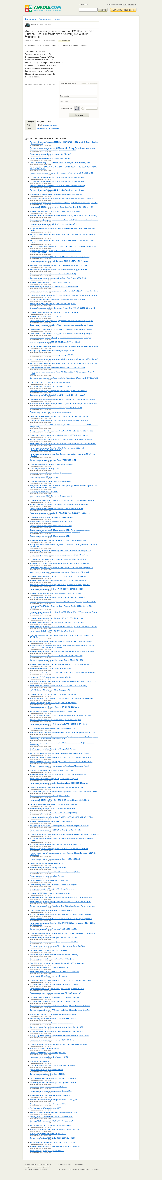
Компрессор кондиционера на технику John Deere (48, 868)
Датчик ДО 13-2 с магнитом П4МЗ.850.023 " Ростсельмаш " (51, 1121)
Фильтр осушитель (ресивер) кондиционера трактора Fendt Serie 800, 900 (56, 1027)
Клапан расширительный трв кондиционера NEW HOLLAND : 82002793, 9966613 (59, 849)
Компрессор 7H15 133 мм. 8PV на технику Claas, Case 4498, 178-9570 (55, 211)
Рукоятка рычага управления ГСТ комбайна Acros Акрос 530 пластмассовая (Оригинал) (61, 198)
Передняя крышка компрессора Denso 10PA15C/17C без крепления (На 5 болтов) (59, 416)
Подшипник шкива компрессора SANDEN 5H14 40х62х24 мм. (52, 517)
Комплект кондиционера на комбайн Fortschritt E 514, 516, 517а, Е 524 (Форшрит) (59, 261)
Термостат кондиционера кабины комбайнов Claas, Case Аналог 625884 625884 (58, 278)
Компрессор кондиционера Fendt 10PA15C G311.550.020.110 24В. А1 (54, 312)
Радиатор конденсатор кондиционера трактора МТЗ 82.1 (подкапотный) (55, 993)
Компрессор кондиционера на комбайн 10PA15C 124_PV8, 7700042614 (55, 1146)
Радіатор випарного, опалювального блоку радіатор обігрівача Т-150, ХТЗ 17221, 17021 (61, 173)
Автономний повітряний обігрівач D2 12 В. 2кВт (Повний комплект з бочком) (57, 190)
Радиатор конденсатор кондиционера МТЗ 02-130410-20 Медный (53, 885)
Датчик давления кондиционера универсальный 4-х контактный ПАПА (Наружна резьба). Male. (64, 346)
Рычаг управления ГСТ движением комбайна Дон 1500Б (50, 382)
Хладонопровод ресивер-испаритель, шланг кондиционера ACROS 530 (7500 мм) (59, 555)
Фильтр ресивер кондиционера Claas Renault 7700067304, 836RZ (53, 460)
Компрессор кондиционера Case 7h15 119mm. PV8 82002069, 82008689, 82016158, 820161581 (63, 627)
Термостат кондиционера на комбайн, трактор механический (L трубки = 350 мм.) (59, 270)
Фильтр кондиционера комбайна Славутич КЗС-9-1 (48, 1104)
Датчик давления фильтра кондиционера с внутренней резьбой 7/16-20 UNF (57, 299)
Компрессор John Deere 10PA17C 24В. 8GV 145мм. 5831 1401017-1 (54, 694)
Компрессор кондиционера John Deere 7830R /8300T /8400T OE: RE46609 (56, 589)
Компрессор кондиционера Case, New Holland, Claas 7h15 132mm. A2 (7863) (57, 622)
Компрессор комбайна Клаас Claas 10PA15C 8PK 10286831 (51, 821)
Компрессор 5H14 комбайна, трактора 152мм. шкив (48, 976)
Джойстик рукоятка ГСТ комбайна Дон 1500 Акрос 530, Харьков (53, 749)
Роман (33, 24)
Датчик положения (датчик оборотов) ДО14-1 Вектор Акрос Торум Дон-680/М (57, 946)
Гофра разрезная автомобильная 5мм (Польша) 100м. (49, 880)
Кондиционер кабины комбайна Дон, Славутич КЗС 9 (49, 1057)
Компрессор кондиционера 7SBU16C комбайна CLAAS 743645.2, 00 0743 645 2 (58, 724)
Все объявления (31, 19)
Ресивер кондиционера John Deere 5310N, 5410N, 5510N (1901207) (53, 804)
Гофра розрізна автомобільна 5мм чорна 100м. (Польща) (50, 158)
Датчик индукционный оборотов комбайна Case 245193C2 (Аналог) (54, 955)
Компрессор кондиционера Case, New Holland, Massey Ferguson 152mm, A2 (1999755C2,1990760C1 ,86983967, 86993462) (57, 449)
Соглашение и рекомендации (79, 1169)
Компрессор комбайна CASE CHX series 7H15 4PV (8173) (50, 669)
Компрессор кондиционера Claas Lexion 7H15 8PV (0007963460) (53, 274)
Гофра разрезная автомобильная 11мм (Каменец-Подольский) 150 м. (55, 872)
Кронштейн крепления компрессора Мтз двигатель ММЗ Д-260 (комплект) (56, 194)
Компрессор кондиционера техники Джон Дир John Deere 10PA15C (54, 942)
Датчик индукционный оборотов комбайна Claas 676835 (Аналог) (53, 959)
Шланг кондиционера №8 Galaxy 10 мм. (44, 477)
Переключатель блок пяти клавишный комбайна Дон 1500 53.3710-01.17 (56, 408)
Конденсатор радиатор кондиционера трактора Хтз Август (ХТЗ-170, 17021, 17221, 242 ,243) (63, 681)
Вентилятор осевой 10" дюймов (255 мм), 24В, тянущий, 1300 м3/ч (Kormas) (57, 395)
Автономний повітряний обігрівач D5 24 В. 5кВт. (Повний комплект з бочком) (57, 181)
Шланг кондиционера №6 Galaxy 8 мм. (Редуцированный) (50, 481)
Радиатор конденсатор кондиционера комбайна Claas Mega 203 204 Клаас (56, 787)
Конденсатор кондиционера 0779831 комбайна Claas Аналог (51, 770)
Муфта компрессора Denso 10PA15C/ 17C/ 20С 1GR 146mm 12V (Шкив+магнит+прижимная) (63, 246)
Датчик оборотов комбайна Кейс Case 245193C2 (47, 1074)
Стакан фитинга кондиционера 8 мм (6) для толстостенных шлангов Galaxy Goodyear (60, 338)
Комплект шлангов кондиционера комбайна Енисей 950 (50, 1095)
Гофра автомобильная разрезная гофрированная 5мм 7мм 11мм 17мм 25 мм (57, 368)
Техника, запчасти (45, 19)
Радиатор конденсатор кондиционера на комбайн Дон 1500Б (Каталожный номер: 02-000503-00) (64, 834)
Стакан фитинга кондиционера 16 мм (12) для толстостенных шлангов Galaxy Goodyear (61, 321)
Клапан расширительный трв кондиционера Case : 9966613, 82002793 (55, 859)
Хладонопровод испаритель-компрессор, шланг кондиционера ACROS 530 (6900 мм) (60, 551)
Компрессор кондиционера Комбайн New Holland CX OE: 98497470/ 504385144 (58, 580)
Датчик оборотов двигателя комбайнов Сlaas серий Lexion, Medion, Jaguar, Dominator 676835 (63, 791)
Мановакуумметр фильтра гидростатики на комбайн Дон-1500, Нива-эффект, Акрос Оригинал (64, 220)
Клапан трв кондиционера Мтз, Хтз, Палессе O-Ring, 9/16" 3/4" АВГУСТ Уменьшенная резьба (63, 295)
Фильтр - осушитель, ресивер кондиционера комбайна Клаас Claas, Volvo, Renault (59, 753)
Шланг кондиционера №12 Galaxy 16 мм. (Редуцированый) (51, 496)
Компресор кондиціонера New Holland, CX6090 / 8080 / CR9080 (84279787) (56, 656)
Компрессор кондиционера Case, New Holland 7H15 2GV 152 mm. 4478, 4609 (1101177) (61, 664)
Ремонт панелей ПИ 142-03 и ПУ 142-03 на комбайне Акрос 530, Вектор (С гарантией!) (61, 919)
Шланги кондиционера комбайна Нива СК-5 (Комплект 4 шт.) (51, 910)
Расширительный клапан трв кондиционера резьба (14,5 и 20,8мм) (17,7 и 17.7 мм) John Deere (64, 291)
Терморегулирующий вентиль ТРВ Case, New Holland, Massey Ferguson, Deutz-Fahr (60, 1006)
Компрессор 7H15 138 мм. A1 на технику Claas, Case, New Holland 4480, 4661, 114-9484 (61, 207)
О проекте (62, 1169)
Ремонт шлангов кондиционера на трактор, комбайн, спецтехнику (53, 703)
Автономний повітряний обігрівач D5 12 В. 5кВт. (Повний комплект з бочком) (57, 177)
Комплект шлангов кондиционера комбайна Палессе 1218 (51, 1091)
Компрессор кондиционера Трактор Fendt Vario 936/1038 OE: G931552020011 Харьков (60, 902)
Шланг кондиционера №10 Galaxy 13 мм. (44, 468)
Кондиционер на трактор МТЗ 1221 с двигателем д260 (49, 967)
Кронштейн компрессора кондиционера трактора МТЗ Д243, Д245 (53, 1100)
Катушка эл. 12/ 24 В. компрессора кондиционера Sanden (50, 677)
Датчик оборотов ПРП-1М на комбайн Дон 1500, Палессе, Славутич (54, 997)
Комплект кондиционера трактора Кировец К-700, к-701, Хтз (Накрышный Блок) (58, 540)
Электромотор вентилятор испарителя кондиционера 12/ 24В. (52, 351)
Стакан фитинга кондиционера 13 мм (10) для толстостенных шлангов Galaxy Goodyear (61, 325)
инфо (54, 84)
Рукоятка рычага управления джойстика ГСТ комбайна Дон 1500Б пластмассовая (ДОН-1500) (63, 203)
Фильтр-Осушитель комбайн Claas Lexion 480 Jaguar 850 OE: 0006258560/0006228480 (60, 715)
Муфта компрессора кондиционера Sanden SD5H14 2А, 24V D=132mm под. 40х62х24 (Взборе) (64, 359)
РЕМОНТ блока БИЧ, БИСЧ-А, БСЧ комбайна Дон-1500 (50, 690)
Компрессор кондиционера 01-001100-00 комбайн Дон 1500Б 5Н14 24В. (55, 830)
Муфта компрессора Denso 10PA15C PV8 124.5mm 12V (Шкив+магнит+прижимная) (60, 257)
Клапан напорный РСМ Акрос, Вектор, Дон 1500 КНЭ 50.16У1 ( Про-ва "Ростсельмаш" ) (61, 757)
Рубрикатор (83, 4)
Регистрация (132, 5)
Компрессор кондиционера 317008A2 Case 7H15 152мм (50, 282)
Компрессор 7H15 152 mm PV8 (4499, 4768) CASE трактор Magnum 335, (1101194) (59, 800)
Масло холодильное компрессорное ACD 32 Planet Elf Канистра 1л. (54, 1019)
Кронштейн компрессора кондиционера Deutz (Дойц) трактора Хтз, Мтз (55, 720)
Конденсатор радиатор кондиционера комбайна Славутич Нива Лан (54, 1129)
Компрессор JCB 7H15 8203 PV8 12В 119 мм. (46, 316)
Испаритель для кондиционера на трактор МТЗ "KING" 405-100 (52, 1040)
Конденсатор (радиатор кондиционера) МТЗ (45, 1048)
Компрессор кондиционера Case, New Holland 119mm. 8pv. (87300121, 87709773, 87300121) (62, 651)
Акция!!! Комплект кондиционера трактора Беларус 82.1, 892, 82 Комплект (57, 963)
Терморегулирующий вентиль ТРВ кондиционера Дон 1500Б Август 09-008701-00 (59, 826)
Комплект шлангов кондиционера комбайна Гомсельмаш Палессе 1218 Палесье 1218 (61, 897)
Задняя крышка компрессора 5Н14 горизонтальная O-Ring (51, 526)
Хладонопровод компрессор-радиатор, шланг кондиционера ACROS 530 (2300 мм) (59, 563)
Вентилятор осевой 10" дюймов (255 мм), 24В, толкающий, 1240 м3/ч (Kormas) (58, 391)
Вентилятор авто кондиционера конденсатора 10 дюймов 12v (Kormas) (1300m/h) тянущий (62, 399)
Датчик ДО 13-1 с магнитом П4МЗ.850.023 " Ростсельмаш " (51, 1117)
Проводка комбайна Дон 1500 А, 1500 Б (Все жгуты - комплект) (52, 1065)
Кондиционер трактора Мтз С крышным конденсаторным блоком (53, 1014)
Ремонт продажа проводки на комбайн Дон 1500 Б (48, 1053)
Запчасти (57, 19)
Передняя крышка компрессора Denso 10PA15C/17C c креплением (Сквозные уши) (59, 421)
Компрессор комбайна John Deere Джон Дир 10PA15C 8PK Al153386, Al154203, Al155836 (61, 817)
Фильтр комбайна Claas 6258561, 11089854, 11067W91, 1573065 (52, 1138)
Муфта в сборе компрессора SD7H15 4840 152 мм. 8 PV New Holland (55, 342)
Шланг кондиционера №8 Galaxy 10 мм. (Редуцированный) (51, 473)
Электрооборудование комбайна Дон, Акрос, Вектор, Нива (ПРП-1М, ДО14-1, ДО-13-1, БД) (62, 308)
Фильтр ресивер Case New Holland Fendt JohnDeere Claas (50, 1125)
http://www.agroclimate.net (48, 128)
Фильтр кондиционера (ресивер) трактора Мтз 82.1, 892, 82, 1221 (53, 929)
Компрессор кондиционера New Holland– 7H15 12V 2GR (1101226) (53, 813)
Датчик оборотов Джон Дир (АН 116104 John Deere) (48, 950)
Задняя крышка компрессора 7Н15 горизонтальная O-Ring (51, 521)
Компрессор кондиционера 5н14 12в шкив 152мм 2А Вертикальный (54, 287)
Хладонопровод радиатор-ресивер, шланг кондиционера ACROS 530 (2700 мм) (58, 559)
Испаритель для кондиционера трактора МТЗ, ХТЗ (48, 1087)
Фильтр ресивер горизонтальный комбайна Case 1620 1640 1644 (53, 711)
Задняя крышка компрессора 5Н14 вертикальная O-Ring (50, 536)
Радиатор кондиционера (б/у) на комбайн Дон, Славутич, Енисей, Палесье (57, 989)
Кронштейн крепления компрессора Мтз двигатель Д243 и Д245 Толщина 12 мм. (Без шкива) (63, 216)
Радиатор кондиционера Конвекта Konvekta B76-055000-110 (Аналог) (54, 707)
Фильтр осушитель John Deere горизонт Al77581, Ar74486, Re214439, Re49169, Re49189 (61, 431)
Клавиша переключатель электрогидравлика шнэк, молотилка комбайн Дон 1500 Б (60, 585)
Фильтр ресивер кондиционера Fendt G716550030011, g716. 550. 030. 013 (56, 844)
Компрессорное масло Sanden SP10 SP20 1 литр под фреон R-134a (54, 224)
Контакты (95, 1169)
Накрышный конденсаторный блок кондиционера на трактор (51, 1023)
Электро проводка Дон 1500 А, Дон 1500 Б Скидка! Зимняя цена (53, 889)
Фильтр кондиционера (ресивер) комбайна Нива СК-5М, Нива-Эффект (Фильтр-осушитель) (62, 906)
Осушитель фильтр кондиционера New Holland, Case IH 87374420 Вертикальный (59, 435)
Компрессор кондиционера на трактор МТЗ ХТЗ (47, 1151)
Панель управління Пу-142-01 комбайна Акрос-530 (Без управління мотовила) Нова (60, 163)
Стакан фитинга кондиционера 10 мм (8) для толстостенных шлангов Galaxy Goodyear (61, 329)
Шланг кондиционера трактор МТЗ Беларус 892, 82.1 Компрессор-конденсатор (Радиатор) (62, 933)
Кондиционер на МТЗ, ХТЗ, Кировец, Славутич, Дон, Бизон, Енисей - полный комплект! (61, 698)
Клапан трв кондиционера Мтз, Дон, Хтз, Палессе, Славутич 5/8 (53, 304)
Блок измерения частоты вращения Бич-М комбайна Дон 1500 (52, 728)
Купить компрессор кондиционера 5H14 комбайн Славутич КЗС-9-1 (54, 1112)
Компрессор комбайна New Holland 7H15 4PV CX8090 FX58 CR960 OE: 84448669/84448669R (63, 673)
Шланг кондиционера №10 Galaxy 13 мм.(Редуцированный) (51, 464)
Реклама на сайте (65, 1164)
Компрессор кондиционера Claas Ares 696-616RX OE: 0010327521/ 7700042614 (58, 576)
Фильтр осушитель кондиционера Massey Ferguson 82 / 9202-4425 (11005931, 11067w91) (61, 641)
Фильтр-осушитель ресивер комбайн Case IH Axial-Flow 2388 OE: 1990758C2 (57, 597)
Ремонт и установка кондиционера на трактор (46, 863)
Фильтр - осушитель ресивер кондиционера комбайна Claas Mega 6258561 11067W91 (60, 914)
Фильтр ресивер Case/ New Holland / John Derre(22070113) (50, 386)
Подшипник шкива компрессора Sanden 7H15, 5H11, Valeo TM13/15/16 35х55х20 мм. (60, 513)
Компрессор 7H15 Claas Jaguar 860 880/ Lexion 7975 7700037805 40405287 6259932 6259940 (63, 444)
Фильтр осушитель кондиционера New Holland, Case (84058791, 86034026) (56, 660)
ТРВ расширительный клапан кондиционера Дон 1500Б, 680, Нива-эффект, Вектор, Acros (62, 732)
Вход (125, 5)
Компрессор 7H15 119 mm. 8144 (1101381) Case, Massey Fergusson (54, 779)
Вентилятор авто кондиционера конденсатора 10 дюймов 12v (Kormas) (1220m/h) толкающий (63, 403)
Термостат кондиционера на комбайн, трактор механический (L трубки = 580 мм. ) (59, 265)
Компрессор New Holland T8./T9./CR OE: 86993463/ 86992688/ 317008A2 (55, 593)
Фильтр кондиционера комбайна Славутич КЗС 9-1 (48, 1134)
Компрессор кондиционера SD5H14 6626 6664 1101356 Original (52, 809)
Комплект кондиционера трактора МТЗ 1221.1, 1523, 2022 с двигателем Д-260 (58, 774)
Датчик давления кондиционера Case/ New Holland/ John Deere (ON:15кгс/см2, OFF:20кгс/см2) (64, 378)
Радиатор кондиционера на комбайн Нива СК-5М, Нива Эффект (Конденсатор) (58, 1044)
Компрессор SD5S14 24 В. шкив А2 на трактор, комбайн (50, 893)
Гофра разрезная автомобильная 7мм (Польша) (47, 876)
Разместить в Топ (64, 40)
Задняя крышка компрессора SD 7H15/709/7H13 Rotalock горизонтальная (56, 509)
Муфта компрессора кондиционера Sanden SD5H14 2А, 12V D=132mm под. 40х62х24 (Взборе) (64, 363)
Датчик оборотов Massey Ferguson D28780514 (46, 1070)
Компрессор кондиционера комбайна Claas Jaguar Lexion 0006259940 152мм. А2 (59, 783)
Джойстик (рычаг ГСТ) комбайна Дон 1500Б (45, 1108)
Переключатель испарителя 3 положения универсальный (50, 412)
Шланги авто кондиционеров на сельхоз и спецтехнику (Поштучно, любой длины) (59, 572)
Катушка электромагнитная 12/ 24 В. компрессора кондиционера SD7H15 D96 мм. (59, 504)
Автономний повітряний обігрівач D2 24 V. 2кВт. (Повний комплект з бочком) (57, 186)
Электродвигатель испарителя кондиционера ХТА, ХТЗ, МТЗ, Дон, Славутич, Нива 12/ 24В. (63, 602)
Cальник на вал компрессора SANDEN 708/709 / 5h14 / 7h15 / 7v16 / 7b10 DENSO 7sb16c (62, 500)
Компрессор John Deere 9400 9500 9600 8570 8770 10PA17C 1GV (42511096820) (58, 686)
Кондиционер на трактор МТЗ (40, 1061)
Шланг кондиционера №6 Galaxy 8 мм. (44, 492)
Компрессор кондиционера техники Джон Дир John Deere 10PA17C (54, 938)
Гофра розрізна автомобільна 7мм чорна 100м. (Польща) (50, 154)
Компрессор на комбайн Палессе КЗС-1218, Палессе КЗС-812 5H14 (54, 972)
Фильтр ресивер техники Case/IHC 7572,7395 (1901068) (49, 796)
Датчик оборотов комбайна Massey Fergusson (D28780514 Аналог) (54, 984)
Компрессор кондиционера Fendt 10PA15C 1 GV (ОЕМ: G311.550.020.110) (56, 618)
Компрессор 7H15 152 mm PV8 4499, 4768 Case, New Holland (52, 631)
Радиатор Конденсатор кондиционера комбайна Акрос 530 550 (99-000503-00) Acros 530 (61, 568)
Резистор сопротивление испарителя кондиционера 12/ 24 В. (52, 355)
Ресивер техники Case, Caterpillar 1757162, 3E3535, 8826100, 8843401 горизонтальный (61, 439)
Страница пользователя (50, 125)
